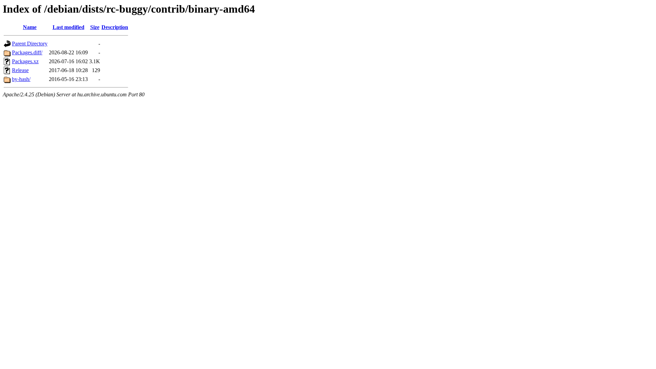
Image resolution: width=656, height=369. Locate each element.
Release (20, 70)
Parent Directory (29, 43)
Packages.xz (25, 61)
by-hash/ (21, 79)
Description (114, 27)
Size (94, 27)
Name (30, 27)
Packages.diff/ (27, 52)
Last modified (68, 27)
